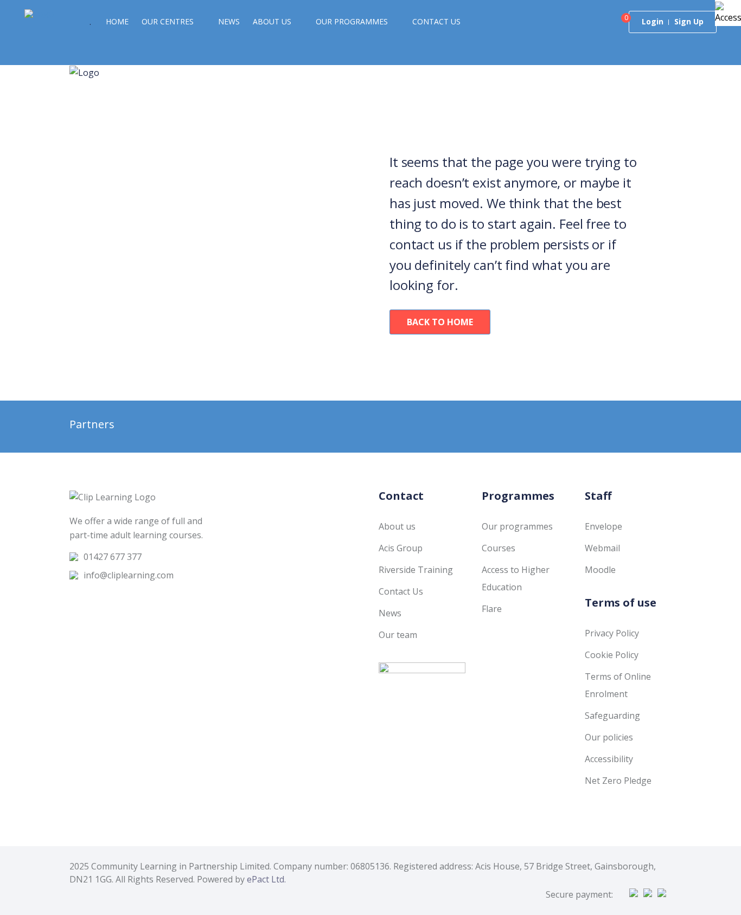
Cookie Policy (611, 655)
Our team (398, 635)
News (229, 21)
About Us (272, 21)
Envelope (603, 526)
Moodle (600, 570)
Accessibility (609, 759)
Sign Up (689, 21)
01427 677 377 (113, 557)
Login (652, 21)
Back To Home (440, 322)
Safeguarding (612, 715)
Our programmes (352, 21)
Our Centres (168, 21)
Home (117, 21)
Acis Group (401, 548)
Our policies (609, 737)
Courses (498, 548)
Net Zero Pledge (618, 781)
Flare (492, 609)
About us (397, 526)
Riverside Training (416, 570)
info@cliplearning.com (129, 575)
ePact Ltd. (266, 879)
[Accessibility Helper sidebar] (728, 13)
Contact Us (436, 21)
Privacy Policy (612, 633)
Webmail (602, 548)
